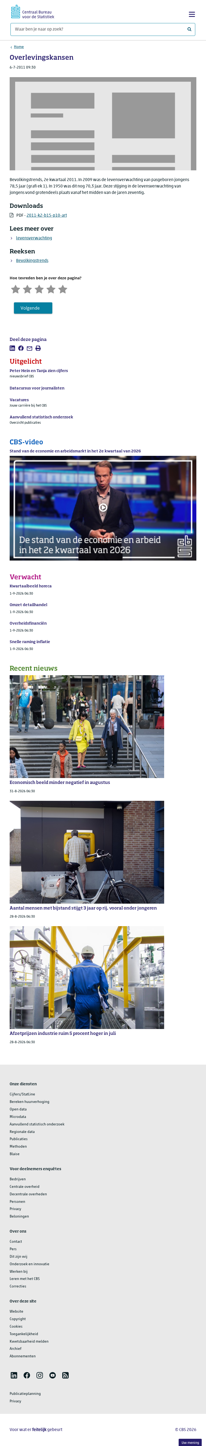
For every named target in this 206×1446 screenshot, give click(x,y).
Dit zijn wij (18, 1257)
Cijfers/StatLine (22, 1094)
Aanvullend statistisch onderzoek (37, 1124)
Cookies (16, 1326)
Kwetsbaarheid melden (29, 1341)
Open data (18, 1109)
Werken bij (19, 1272)
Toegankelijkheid (24, 1334)
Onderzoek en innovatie (29, 1264)
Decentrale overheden (28, 1194)
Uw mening (190, 1443)
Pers (13, 1249)
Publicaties (19, 1139)
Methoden (18, 1146)
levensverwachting (34, 238)
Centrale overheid (24, 1187)
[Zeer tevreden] (63, 288)
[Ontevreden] (27, 288)
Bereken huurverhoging (29, 1102)
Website (16, 1311)
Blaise (15, 1154)
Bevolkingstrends (32, 261)
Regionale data (22, 1132)
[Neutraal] (39, 288)
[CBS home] (33, 10)
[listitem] (12, 348)
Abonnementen (23, 1356)
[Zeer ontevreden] (15, 288)
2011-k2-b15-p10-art (47, 215)
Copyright (18, 1319)
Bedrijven (18, 1179)
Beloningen (19, 1216)
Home (19, 47)
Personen (17, 1202)
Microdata (18, 1117)
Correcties (18, 1286)
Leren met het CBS (25, 1279)
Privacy (15, 1209)
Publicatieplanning (25, 1394)
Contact (16, 1242)
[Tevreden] (51, 288)
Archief (15, 1349)
